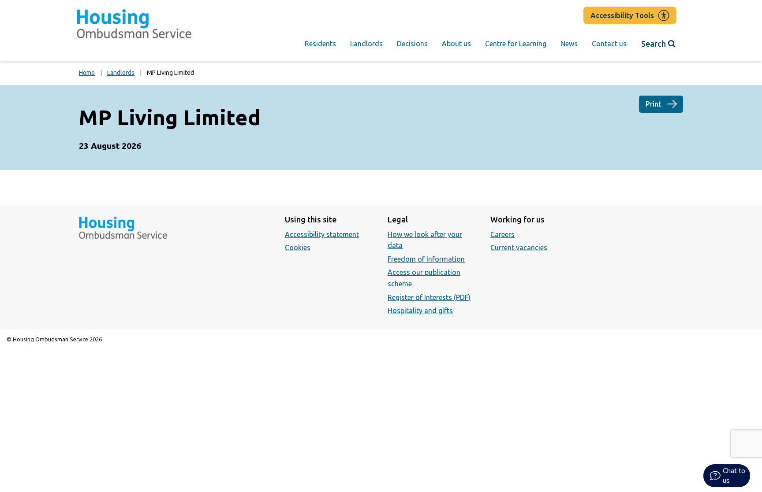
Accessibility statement (322, 234)
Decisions (412, 44)
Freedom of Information (426, 259)
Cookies (297, 248)
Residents (320, 44)
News (569, 44)
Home (87, 72)
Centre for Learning (515, 44)
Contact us (609, 44)
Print (653, 104)
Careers (502, 234)
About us (456, 44)
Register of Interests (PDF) (429, 297)
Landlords (366, 44)
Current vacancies (518, 248)
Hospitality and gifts (420, 310)
